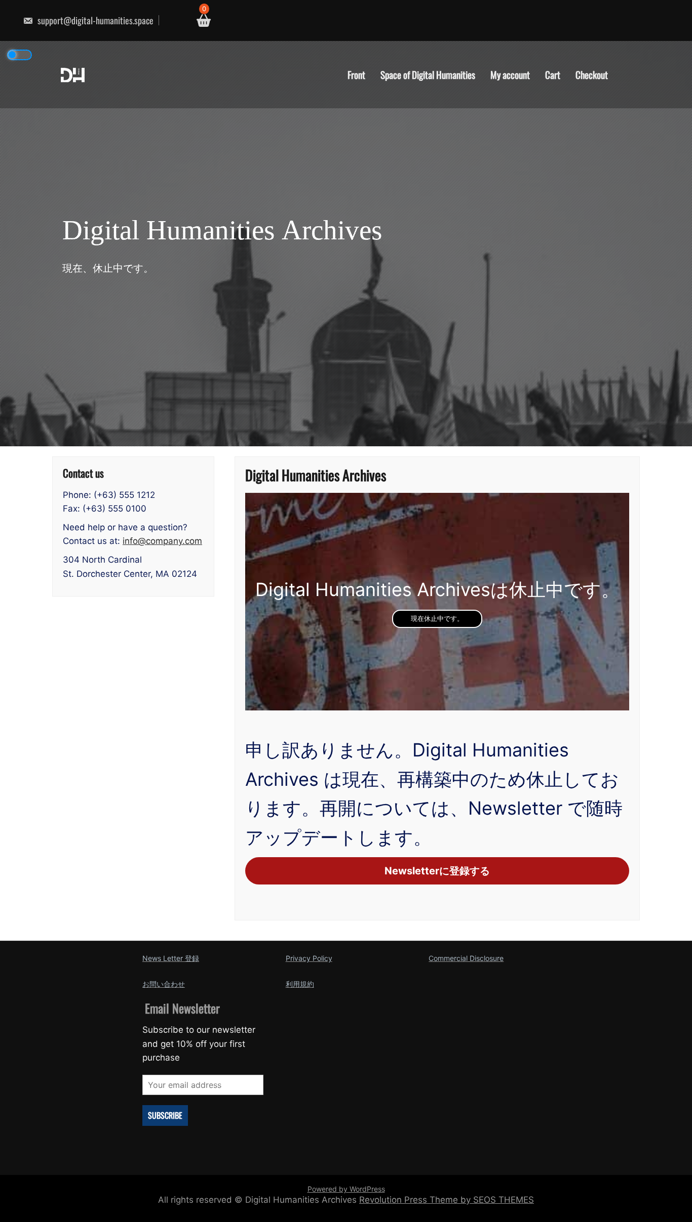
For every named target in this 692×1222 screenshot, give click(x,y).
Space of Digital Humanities (427, 74)
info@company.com (162, 541)
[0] (200, 20)
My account (510, 74)
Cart (552, 74)
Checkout (591, 74)
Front (356, 74)
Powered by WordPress (346, 1189)
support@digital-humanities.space (94, 20)
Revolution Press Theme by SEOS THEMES (446, 1200)
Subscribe (165, 1115)
